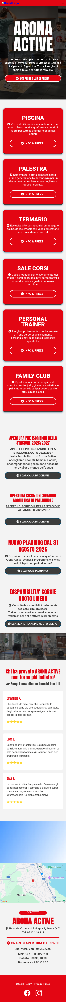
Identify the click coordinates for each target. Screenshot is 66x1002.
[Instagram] (39, 993)
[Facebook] (27, 993)
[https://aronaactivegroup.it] (10, 2)
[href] (33, 883)
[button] (62, 3)
